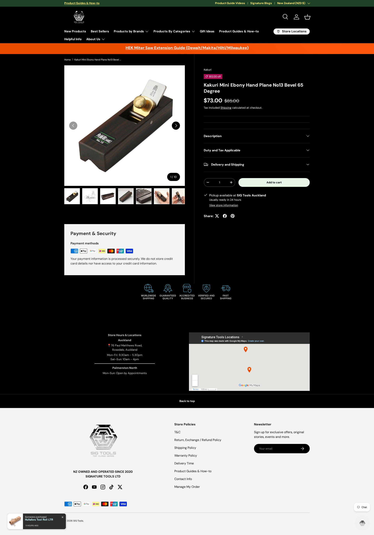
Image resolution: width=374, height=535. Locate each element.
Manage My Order (187, 487)
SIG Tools (78, 520)
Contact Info (183, 479)
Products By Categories (171, 31)
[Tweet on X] (217, 216)
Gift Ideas (207, 31)
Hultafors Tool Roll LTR (39, 519)
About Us (93, 39)
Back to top (187, 401)
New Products (75, 31)
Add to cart (274, 182)
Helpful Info (73, 39)
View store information (223, 205)
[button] (307, 17)
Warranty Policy (185, 455)
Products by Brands (129, 31)
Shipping (226, 107)
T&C (177, 432)
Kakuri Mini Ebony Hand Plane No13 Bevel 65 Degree (97, 60)
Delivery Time (184, 463)
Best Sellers (100, 31)
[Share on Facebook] (225, 216)
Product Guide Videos (230, 3)
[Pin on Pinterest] (232, 216)
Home (67, 60)
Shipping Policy (185, 448)
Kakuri (207, 69)
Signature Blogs (261, 3)
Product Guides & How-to (239, 31)
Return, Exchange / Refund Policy (197, 440)
